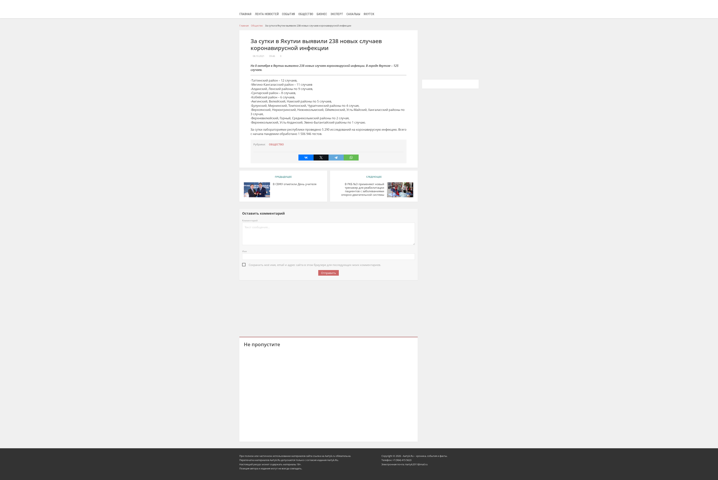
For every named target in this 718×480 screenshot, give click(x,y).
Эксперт (336, 14)
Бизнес (322, 14)
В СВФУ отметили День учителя (294, 184)
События (288, 14)
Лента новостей (267, 14)
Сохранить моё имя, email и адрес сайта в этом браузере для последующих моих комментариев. (315, 265)
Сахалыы (353, 14)
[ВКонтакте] (305, 157)
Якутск (369, 14)
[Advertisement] (328, 308)
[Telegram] (336, 157)
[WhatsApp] (351, 157)
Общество (305, 14)
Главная (245, 14)
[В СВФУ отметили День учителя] (257, 189)
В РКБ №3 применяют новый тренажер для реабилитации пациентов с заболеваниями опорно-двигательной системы (362, 189)
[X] (321, 157)
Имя (244, 251)
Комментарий (250, 220)
